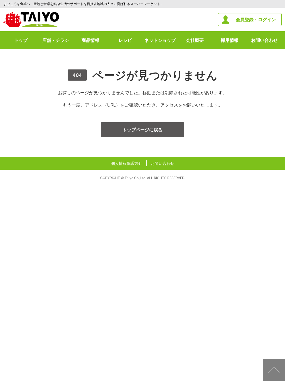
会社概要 (195, 40)
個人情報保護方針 (126, 163)
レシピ (125, 40)
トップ (21, 40)
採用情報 (230, 40)
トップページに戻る (142, 129)
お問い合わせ (264, 40)
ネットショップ (160, 40)
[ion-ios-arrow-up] (274, 370)
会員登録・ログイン (256, 19)
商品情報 (90, 40)
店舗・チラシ (55, 40)
